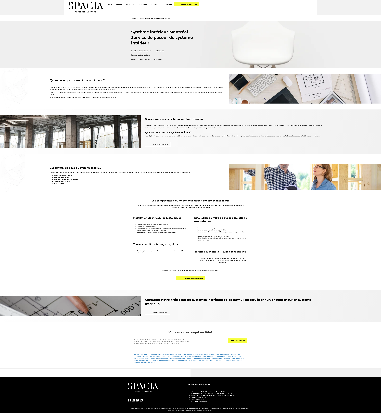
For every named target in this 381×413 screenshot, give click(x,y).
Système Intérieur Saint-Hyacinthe (220, 358)
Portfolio (143, 4)
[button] (159, 4)
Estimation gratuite (189, 4)
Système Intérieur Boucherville (190, 354)
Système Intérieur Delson (149, 356)
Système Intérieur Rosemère (183, 358)
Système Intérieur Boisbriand (173, 354)
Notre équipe (130, 4)
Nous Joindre (167, 4)
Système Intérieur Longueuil (223, 356)
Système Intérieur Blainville (156, 354)
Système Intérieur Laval (208, 356)
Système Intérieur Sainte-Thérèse (166, 360)
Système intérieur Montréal (141, 354)
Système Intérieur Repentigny (167, 358)
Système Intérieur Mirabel (148, 362)
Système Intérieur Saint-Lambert (147, 360)
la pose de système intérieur (107, 97)
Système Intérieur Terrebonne (207, 360)
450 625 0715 (203, 397)
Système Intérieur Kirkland (178, 356)
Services (154, 4)
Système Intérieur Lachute (194, 356)
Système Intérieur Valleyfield (223, 360)
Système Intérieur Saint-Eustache (201, 358)
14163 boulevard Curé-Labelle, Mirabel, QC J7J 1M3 (216, 393)
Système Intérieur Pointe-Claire (149, 358)
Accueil (109, 4)
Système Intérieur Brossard (206, 354)
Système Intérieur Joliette (163, 356)
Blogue (119, 4)
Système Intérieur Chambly (222, 354)
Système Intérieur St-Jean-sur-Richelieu (187, 360)
